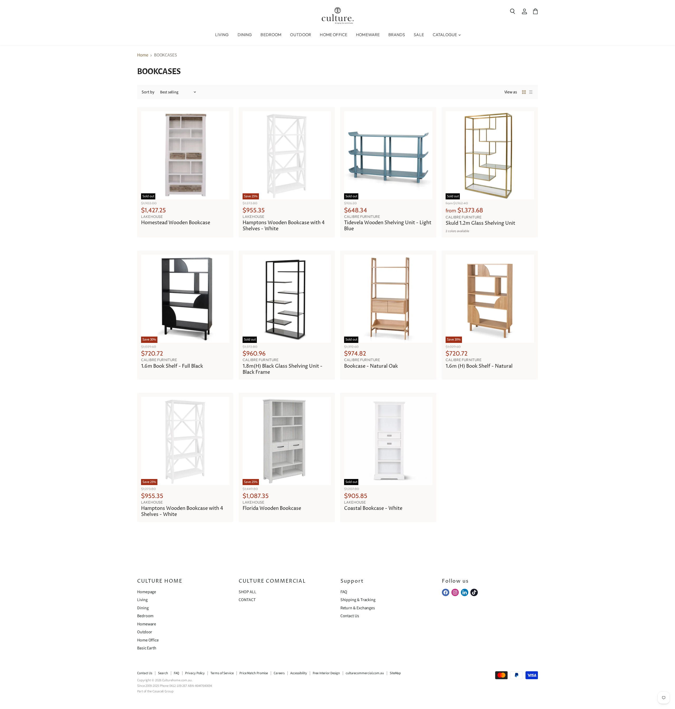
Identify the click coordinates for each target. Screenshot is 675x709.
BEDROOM (271, 34)
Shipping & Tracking (357, 600)
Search (163, 673)
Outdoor (144, 632)
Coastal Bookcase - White (373, 508)
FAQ (344, 592)
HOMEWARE (368, 34)
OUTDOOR (300, 34)
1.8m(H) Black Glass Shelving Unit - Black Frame (282, 369)
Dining (143, 608)
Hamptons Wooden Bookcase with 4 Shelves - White (284, 226)
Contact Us (349, 616)
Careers (279, 673)
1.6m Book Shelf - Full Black (172, 366)
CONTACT (247, 600)
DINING (245, 34)
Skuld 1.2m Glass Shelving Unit (480, 223)
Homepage (146, 592)
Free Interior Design (326, 673)
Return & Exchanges (357, 608)
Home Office (148, 640)
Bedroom (145, 616)
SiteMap (395, 673)
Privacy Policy (195, 673)
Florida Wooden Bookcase (272, 508)
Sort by (148, 92)
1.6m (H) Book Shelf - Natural (479, 366)
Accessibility (298, 673)
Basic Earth (146, 648)
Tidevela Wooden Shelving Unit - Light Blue (387, 226)
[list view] (530, 92)
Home (142, 55)
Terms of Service (222, 673)
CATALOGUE (445, 34)
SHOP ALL (247, 592)
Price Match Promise (253, 673)
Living (142, 600)
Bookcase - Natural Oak (371, 366)
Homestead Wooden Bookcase (175, 223)
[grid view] (524, 92)
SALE (419, 34)
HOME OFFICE (333, 34)
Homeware (146, 624)
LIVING (222, 34)
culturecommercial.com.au (365, 673)
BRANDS (396, 34)
